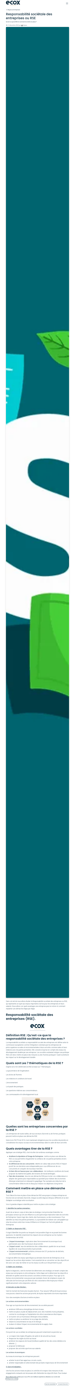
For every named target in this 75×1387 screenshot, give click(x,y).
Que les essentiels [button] (50, 1384)
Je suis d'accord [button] (63, 1384)
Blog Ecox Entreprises (14, 9)
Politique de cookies (12, 1379)
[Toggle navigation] (67, 3)
